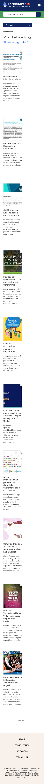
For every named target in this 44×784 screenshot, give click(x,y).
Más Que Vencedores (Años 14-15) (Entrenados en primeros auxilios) (12, 616)
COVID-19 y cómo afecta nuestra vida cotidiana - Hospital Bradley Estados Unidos (12, 416)
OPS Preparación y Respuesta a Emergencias (12, 146)
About (22, 739)
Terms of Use (22, 757)
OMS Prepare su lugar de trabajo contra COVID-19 (11, 213)
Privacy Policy (22, 745)
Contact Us (22, 751)
